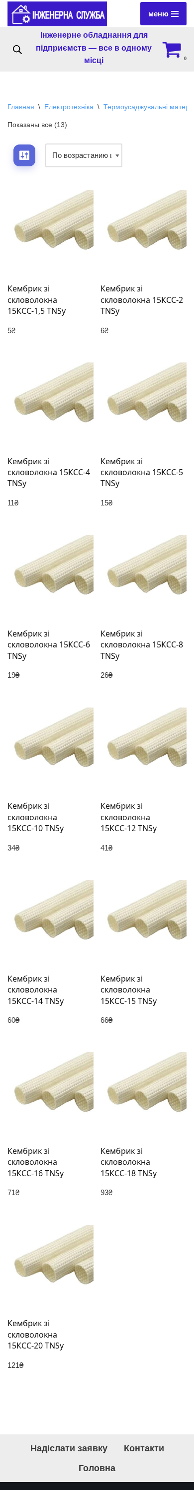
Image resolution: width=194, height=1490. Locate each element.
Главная (20, 107)
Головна (97, 1468)
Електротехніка (69, 107)
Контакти (144, 1448)
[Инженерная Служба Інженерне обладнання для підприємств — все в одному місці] (57, 13)
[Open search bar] (17, 49)
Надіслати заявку (68, 1448)
